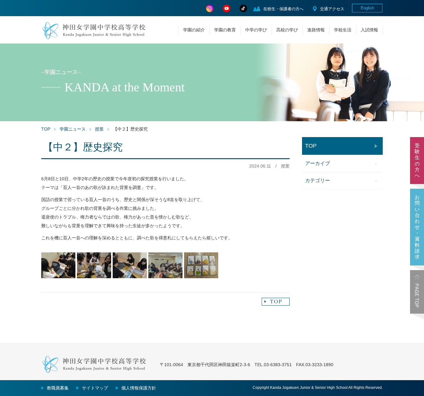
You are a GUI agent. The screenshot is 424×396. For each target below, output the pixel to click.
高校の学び (287, 29)
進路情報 (316, 29)
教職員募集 (58, 387)
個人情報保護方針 (138, 387)
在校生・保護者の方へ (283, 9)
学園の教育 (225, 29)
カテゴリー (317, 180)
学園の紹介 (194, 29)
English (367, 8)
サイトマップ (95, 387)
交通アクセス (332, 9)
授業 (99, 129)
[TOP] (276, 302)
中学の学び (256, 29)
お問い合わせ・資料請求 (417, 227)
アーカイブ (317, 163)
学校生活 (342, 29)
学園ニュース (73, 129)
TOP (45, 129)
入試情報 (369, 29)
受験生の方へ (417, 160)
